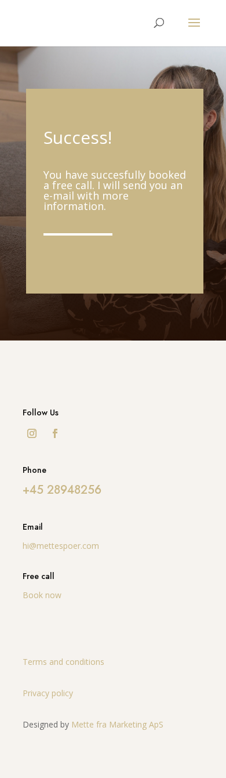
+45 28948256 (62, 490)
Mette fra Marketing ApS (117, 724)
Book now (42, 594)
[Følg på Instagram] (32, 433)
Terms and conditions (63, 661)
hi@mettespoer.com (61, 545)
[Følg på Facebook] (55, 433)
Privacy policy (48, 693)
